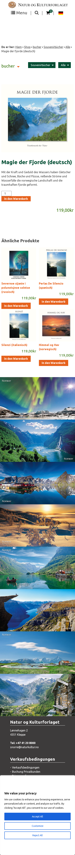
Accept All (37, 816)
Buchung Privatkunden (26, 771)
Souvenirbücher (53, 47)
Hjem (18, 47)
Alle (67, 47)
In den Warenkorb (16, 198)
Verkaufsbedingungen (25, 767)
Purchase (34, 413)
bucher (37, 47)
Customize (37, 826)
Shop (27, 47)
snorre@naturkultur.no (24, 747)
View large (35, 406)
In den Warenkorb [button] (16, 305)
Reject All (37, 835)
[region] (37, 815)
